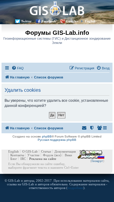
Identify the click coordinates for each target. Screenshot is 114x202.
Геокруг (97, 161)
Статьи (46, 151)
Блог (13, 159)
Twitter (26, 21)
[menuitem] (18, 68)
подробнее (75, 188)
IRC (23, 159)
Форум (48, 155)
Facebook (49, 21)
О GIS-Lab (30, 151)
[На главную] (57, 8)
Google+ (72, 21)
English (90, 21)
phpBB (47, 136)
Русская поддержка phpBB (57, 139)
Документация (65, 151)
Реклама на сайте (42, 159)
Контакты (17, 155)
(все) (57, 155)
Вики (68, 155)
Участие (33, 155)
